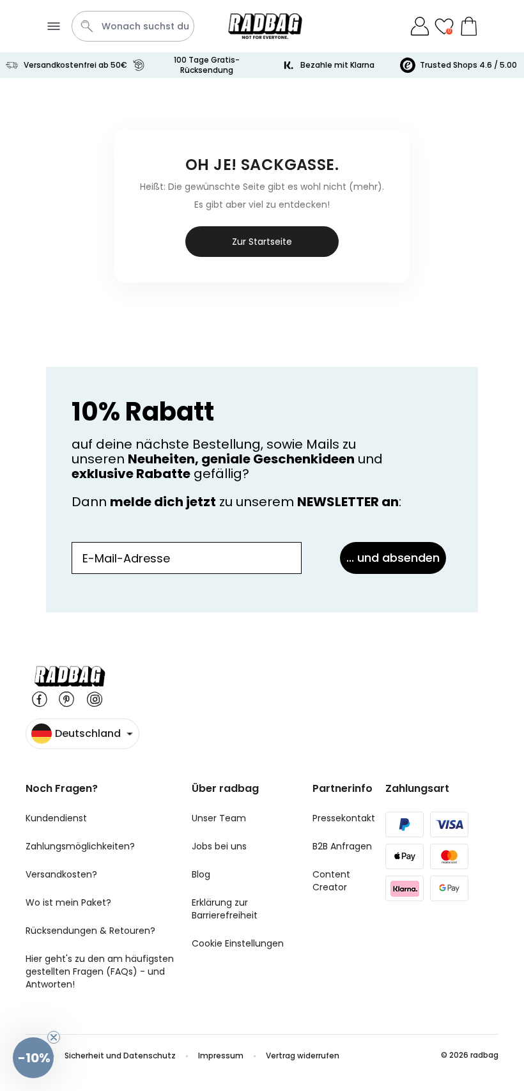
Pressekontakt (343, 818)
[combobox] (133, 26)
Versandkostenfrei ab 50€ (75, 64)
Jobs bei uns (219, 846)
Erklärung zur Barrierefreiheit (225, 909)
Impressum (220, 1055)
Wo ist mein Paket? (68, 902)
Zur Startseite (262, 241)
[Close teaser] (53, 1037)
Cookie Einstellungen (238, 943)
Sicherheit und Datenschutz (120, 1055)
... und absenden (393, 558)
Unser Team (219, 818)
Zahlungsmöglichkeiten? (80, 846)
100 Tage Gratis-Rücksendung (207, 64)
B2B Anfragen (342, 846)
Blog (201, 874)
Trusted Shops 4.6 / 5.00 (468, 64)
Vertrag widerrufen (302, 1055)
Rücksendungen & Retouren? (90, 930)
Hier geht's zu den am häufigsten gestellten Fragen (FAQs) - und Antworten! (100, 971)
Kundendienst (56, 818)
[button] (33, 1057)
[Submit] (87, 26)
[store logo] (265, 26)
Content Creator (331, 881)
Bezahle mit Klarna (337, 64)
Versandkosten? (61, 874)
